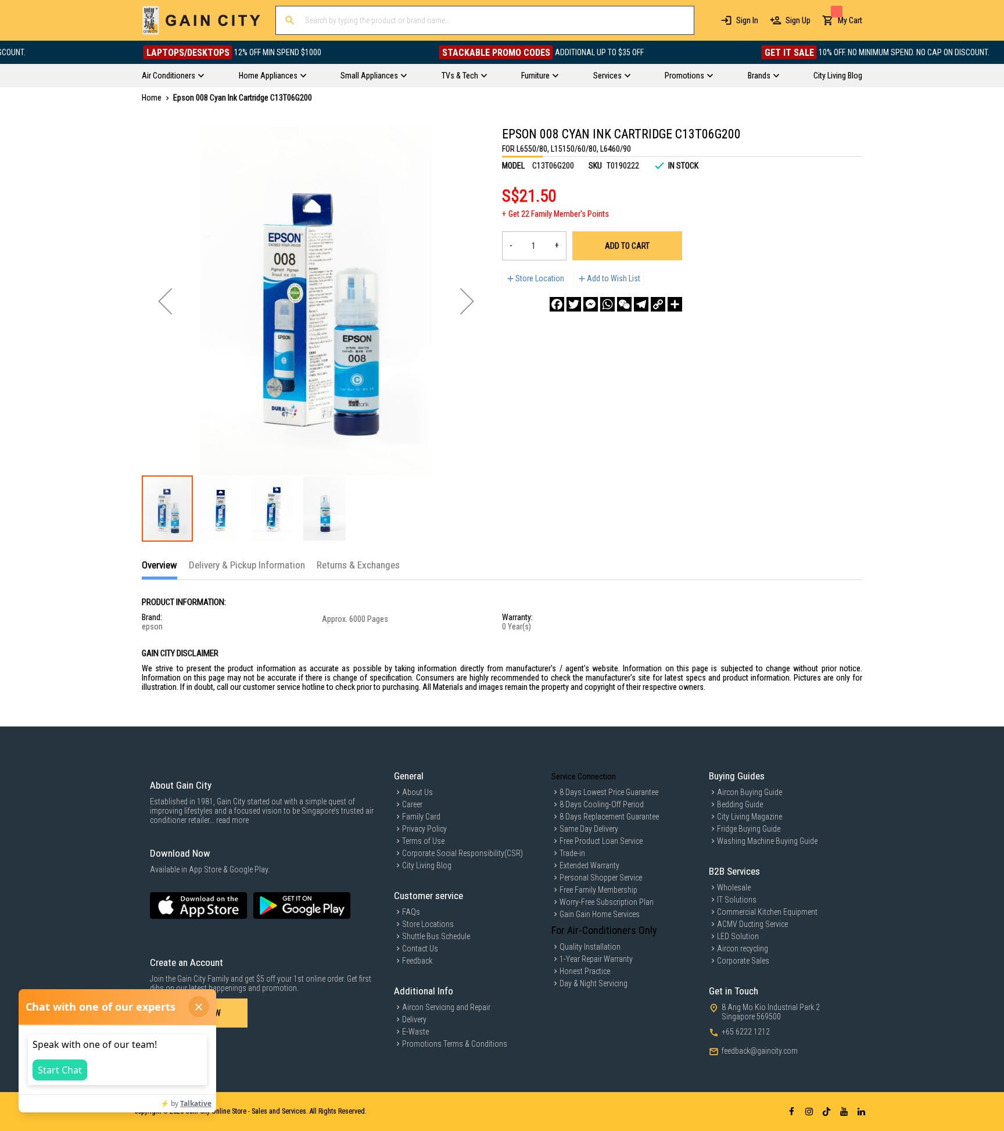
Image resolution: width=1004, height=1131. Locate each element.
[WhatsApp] (607, 304)
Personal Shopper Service (601, 877)
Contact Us (420, 948)
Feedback (417, 960)
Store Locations (428, 924)
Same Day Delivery (589, 828)
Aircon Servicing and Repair (446, 1007)
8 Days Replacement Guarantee (609, 816)
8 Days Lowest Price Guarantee (609, 792)
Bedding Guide (740, 804)
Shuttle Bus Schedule (436, 936)
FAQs (411, 912)
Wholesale (734, 887)
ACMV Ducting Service (752, 924)
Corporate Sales (743, 960)
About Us (417, 792)
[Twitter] (573, 304)
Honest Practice (585, 971)
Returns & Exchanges (358, 565)
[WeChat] (624, 304)
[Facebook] (557, 304)
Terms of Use (423, 841)
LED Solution (738, 936)
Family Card (421, 816)
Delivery (414, 1019)
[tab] (159, 569)
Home (152, 97)
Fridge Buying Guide (748, 828)
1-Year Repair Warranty (596, 959)
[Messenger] (590, 304)
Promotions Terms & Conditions (454, 1043)
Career (412, 804)
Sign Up (798, 20)
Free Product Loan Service (601, 841)
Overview (159, 565)
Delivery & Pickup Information (247, 565)
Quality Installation (590, 946)
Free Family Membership (598, 889)
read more (232, 820)
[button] (165, 301)
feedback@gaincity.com (760, 1050)
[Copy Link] (658, 304)
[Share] (675, 304)
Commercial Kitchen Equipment (767, 912)
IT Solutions (736, 899)
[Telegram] (641, 304)
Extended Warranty (589, 865)
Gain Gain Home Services (600, 914)
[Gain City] (201, 20)
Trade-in (572, 853)
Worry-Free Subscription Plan (607, 902)
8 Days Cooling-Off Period (602, 804)
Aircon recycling (742, 948)
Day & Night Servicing (594, 983)
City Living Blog (426, 865)
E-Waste (415, 1031)
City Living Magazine (749, 816)
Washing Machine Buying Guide (767, 841)
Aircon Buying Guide (749, 792)
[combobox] (484, 20)
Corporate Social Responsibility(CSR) (462, 853)
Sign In (747, 20)
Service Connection (583, 776)
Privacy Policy (424, 828)
